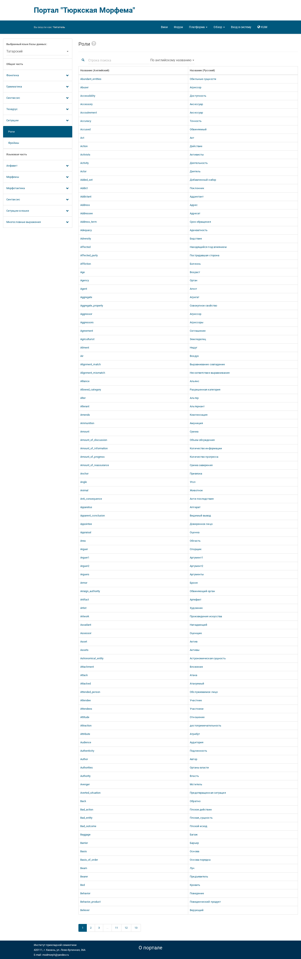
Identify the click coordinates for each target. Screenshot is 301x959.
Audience (85, 742)
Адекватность (198, 230)
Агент (193, 288)
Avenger (85, 784)
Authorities (86, 767)
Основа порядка (200, 859)
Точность (195, 121)
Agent (83, 288)
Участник (196, 700)
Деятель (195, 171)
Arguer (84, 549)
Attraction (86, 725)
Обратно (195, 801)
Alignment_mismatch (92, 372)
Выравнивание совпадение (207, 364)
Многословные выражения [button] (23, 222)
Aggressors (87, 322)
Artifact (84, 599)
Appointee (86, 523)
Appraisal (85, 532)
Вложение (196, 666)
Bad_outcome (88, 826)
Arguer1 (84, 557)
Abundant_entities (91, 79)
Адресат (195, 213)
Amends (85, 414)
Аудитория (196, 742)
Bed (82, 884)
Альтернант (197, 406)
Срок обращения (200, 221)
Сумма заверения (201, 465)
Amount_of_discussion (93, 439)
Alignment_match (90, 364)
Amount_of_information (94, 448)
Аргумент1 (196, 557)
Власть (194, 775)
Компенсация (198, 414)
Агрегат (194, 297)
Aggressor (86, 314)
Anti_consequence (91, 498)
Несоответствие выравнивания (210, 372)
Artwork (84, 616)
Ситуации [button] (12, 120)
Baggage (85, 834)
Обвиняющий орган (202, 591)
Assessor (86, 633)
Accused (85, 129)
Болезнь (195, 263)
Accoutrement (88, 112)
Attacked (85, 683)
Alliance (85, 381)
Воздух (194, 355)
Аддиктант (197, 196)
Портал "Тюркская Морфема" (84, 10)
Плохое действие (201, 809)
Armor (83, 582)
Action (84, 146)
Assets (84, 649)
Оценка (194, 532)
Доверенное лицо (201, 523)
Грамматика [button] (14, 86)
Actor (83, 171)
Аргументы (197, 574)
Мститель (196, 784)
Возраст (195, 272)
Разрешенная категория (205, 389)
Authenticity (87, 750)
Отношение (197, 717)
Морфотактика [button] (15, 188)
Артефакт (195, 599)
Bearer (84, 876)
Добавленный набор (203, 179)
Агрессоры (196, 322)
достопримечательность (205, 725)
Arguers (84, 574)
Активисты (197, 154)
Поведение (197, 893)
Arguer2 (84, 565)
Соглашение (198, 330)
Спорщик (195, 549)
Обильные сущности (203, 79)
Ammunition (87, 423)
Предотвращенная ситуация (208, 792)
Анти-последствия (202, 498)
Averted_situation (90, 792)
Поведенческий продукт (205, 901)
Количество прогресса (204, 456)
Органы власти (199, 767)
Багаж (194, 834)
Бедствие (196, 238)
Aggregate (86, 297)
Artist (83, 607)
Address (85, 205)
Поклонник (197, 188)
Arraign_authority (90, 591)
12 (126, 927)
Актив (193, 641)
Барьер (194, 842)
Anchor (84, 473)
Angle (83, 481)
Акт (192, 137)
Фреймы (12, 142)
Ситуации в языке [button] (17, 210)
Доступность (198, 95)
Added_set (86, 179)
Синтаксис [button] (13, 97)
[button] (198, 27)
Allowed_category (90, 389)
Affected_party (89, 255)
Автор (193, 759)
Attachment (87, 666)
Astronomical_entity (92, 658)
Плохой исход (198, 826)
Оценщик (196, 633)
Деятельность (199, 163)
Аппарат (195, 507)
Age (82, 272)
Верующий (197, 910)
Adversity (85, 238)
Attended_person (90, 691)
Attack (84, 675)
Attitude (84, 717)
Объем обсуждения (202, 439)
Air (81, 355)
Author (84, 759)
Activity (84, 163)
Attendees (86, 708)
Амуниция (196, 423)
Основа (194, 851)
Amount (84, 431)
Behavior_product (90, 901)
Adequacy (86, 230)
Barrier (84, 842)
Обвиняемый (198, 129)
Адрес (194, 205)
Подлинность (198, 750)
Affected (85, 247)
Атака (193, 675)
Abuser (84, 87)
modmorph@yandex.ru (55, 954)
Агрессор (195, 87)
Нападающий (198, 624)
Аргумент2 (196, 565)
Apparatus (86, 507)
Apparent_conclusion (92, 515)
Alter (83, 397)
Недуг (193, 347)
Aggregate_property (91, 305)
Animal (84, 490)
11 (116, 927)
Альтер (194, 397)
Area (83, 540)
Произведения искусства (206, 616)
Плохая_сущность (201, 817)
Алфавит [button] (11, 165)
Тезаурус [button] (12, 109)
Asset (83, 641)
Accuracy (85, 121)
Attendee (85, 700)
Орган (193, 280)
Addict (84, 188)
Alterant (84, 406)
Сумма (194, 431)
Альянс (194, 381)
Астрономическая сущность (207, 658)
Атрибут (195, 733)
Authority (85, 775)
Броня (194, 582)
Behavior (85, 893)
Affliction (85, 263)
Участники (197, 708)
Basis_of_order (89, 859)
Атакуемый (197, 683)
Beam (83, 868)
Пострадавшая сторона (204, 255)
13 (136, 927)
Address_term (88, 221)
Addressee (86, 213)
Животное (196, 490)
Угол (192, 481)
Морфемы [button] (12, 176)
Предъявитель (199, 876)
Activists (85, 154)
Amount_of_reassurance (94, 465)
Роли (10, 131)
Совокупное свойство (203, 305)
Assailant (85, 624)
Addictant (86, 196)
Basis (83, 851)
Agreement (86, 330)
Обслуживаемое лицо (204, 691)
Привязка (196, 473)
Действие (196, 146)
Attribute (85, 733)
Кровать (195, 884)
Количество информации (206, 448)
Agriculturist (87, 339)
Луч (192, 868)
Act (82, 137)
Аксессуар (196, 104)
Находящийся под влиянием (208, 247)
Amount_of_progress (92, 456)
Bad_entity (86, 817)
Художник (196, 607)
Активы (194, 649)
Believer (85, 910)
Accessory (86, 104)
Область (195, 540)
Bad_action (86, 809)
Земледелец (198, 339)
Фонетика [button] (12, 75)
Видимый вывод (200, 515)
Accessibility (87, 95)
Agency (84, 280)
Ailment (84, 347)
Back (83, 801)
